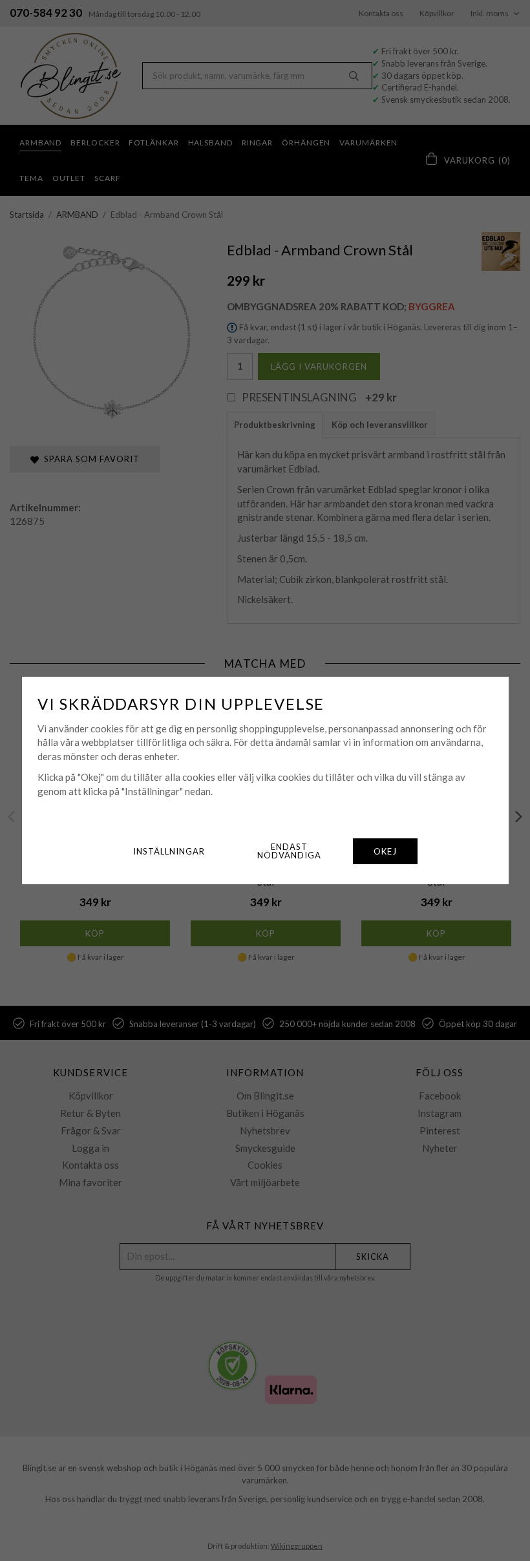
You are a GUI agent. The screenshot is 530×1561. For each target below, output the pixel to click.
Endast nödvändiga (289, 851)
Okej (385, 851)
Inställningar (169, 851)
